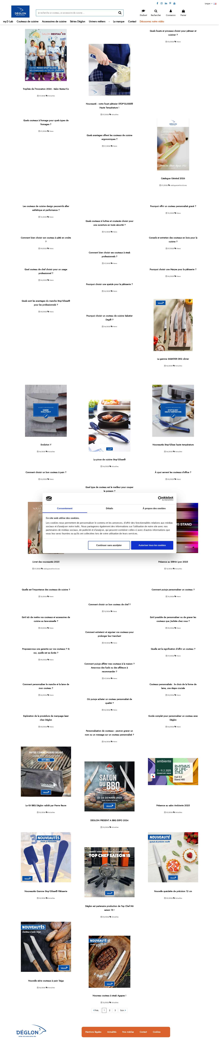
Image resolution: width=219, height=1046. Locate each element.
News (179, 41)
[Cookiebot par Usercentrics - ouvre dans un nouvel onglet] (160, 498)
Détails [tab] (109, 508)
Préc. (96, 1010)
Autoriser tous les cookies (152, 545)
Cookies (156, 1032)
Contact (143, 1032)
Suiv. (122, 1010)
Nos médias (128, 1032)
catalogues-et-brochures (178, 185)
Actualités (111, 1032)
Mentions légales (93, 1032)
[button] (27, 21)
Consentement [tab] (64, 508)
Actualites (51, 96)
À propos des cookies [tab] (154, 508)
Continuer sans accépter (109, 545)
